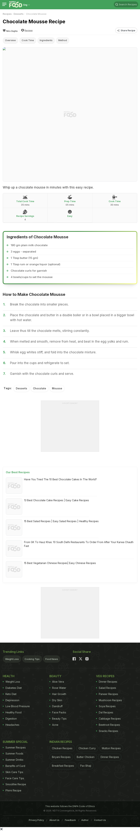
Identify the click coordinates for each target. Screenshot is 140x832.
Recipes (7, 14)
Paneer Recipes (108, 694)
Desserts (19, 14)
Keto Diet (10, 694)
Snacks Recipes (108, 730)
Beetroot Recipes (109, 724)
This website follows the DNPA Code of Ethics (70, 806)
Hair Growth (59, 694)
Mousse (57, 388)
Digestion (11, 718)
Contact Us (100, 820)
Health (8, 676)
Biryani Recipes (61, 756)
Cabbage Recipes (110, 718)
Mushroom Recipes (110, 700)
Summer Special (15, 742)
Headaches (12, 724)
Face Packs (59, 712)
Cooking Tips (32, 659)
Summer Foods (14, 753)
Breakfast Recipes (63, 765)
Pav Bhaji (85, 765)
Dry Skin (57, 700)
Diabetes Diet (13, 687)
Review (29, 30)
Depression (12, 700)
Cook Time (28, 40)
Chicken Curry (87, 748)
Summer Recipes (15, 747)
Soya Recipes (107, 706)
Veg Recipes (105, 676)
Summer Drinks (14, 759)
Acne (55, 724)
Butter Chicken (85, 756)
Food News (51, 659)
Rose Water (59, 687)
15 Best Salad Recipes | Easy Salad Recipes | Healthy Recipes (61, 521)
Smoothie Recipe (15, 784)
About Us (54, 820)
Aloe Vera (58, 681)
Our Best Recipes (18, 472)
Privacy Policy (36, 820)
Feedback (70, 820)
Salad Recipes (107, 687)
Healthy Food (13, 712)
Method (62, 40)
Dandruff (57, 706)
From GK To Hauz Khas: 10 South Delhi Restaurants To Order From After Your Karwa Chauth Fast (78, 544)
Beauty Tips (59, 718)
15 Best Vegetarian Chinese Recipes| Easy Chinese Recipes (60, 563)
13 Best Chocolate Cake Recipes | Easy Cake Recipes (56, 500)
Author (85, 820)
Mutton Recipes (111, 748)
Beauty (55, 676)
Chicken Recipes (62, 748)
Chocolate (39, 388)
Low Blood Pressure (17, 706)
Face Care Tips (14, 778)
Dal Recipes (106, 712)
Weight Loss (12, 659)
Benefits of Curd (15, 765)
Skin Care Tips (14, 772)
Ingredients (46, 40)
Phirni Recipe (13, 790)
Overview (10, 40)
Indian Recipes (60, 742)
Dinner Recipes (108, 681)
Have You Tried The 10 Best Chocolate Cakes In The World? (60, 479)
